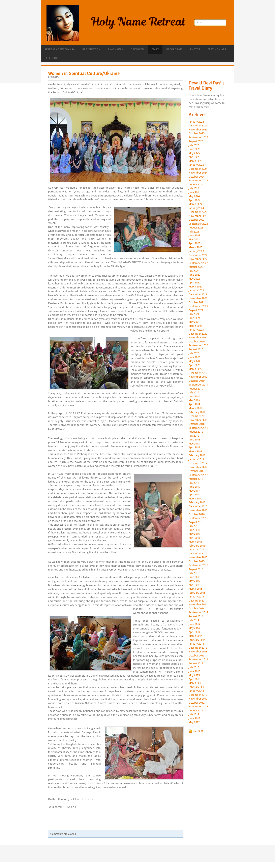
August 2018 (196, 431)
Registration (91, 49)
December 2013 (198, 647)
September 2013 (198, 659)
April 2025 (194, 157)
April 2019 (194, 404)
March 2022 (195, 286)
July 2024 (194, 188)
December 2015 (198, 553)
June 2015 (194, 577)
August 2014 (196, 616)
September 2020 (198, 345)
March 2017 (195, 498)
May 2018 (194, 443)
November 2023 (198, 216)
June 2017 (194, 486)
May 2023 (194, 239)
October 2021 (197, 302)
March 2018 (195, 451)
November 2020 (198, 337)
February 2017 (197, 502)
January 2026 (196, 121)
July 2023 (194, 231)
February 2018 (197, 455)
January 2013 (196, 690)
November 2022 (198, 259)
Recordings (174, 49)
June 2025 (194, 149)
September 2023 (198, 223)
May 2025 (194, 153)
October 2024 (197, 176)
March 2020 (195, 369)
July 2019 (194, 392)
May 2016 (194, 533)
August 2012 (196, 710)
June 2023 (194, 235)
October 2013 (197, 655)
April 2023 (194, 243)
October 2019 (197, 380)
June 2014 (194, 624)
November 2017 (198, 467)
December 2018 (198, 416)
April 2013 (194, 679)
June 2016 (194, 530)
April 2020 (194, 365)
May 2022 (194, 278)
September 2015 (198, 565)
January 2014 (196, 643)
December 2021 (198, 294)
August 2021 (196, 310)
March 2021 (195, 326)
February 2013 (197, 687)
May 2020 (194, 361)
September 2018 (198, 428)
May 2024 (194, 196)
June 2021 (194, 318)
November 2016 (198, 510)
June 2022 (194, 274)
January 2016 (196, 549)
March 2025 (195, 161)
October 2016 (197, 514)
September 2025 (198, 137)
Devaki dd (137, 49)
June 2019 (194, 396)
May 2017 (194, 490)
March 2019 (195, 408)
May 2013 (194, 675)
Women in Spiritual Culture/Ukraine (84, 73)
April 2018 (194, 447)
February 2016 (197, 545)
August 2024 (196, 184)
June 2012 (194, 718)
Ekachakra (115, 49)
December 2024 (198, 168)
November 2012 (198, 698)
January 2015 (196, 596)
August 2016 (196, 522)
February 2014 (197, 640)
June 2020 (194, 357)
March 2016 (195, 541)
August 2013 (196, 663)
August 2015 (196, 569)
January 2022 (196, 290)
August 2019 (196, 388)
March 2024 (195, 204)
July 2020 (194, 353)
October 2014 (197, 608)
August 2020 (196, 349)
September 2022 (198, 263)
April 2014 (194, 632)
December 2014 (198, 600)
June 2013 (194, 671)
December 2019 (198, 373)
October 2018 (197, 424)
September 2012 (198, 706)
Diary (155, 49)
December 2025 (198, 125)
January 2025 (196, 164)
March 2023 (195, 247)
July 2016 (194, 526)
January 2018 (196, 459)
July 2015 (194, 573)
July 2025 (194, 145)
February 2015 (197, 592)
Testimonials (217, 49)
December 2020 (198, 333)
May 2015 (194, 581)
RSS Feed (198, 731)
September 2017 (198, 475)
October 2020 (197, 341)
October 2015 (197, 561)
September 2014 (198, 612)
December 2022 (198, 255)
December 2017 (198, 463)
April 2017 (194, 494)
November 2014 (198, 604)
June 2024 (194, 192)
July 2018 (194, 435)
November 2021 (198, 298)
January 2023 (196, 251)
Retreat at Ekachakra (59, 49)
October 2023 (197, 219)
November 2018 (198, 420)
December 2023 (198, 212)
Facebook (51, 58)
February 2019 (197, 412)
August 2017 (196, 479)
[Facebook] (191, 75)
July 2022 (194, 271)
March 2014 (195, 636)
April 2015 (194, 585)
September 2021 (198, 306)
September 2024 (198, 180)
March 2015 (195, 588)
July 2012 (194, 714)
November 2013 (198, 651)
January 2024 (196, 208)
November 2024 (198, 172)
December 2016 (198, 506)
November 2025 (198, 129)
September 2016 (198, 518)
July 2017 (194, 483)
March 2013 (195, 683)
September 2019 (198, 384)
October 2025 (197, 133)
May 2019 (194, 400)
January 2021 (196, 329)
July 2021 (194, 314)
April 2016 (194, 537)
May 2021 (194, 321)
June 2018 (194, 439)
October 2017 (197, 471)
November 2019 (198, 376)
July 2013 (194, 667)
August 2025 (196, 141)
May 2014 (194, 628)
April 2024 (194, 200)
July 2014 (194, 620)
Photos (195, 49)
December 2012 (198, 695)
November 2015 (198, 557)
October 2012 (197, 702)
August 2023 (196, 227)
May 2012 (194, 722)
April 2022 (194, 282)
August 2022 (196, 267)
